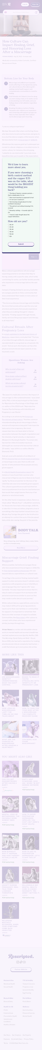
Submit (21, 244)
